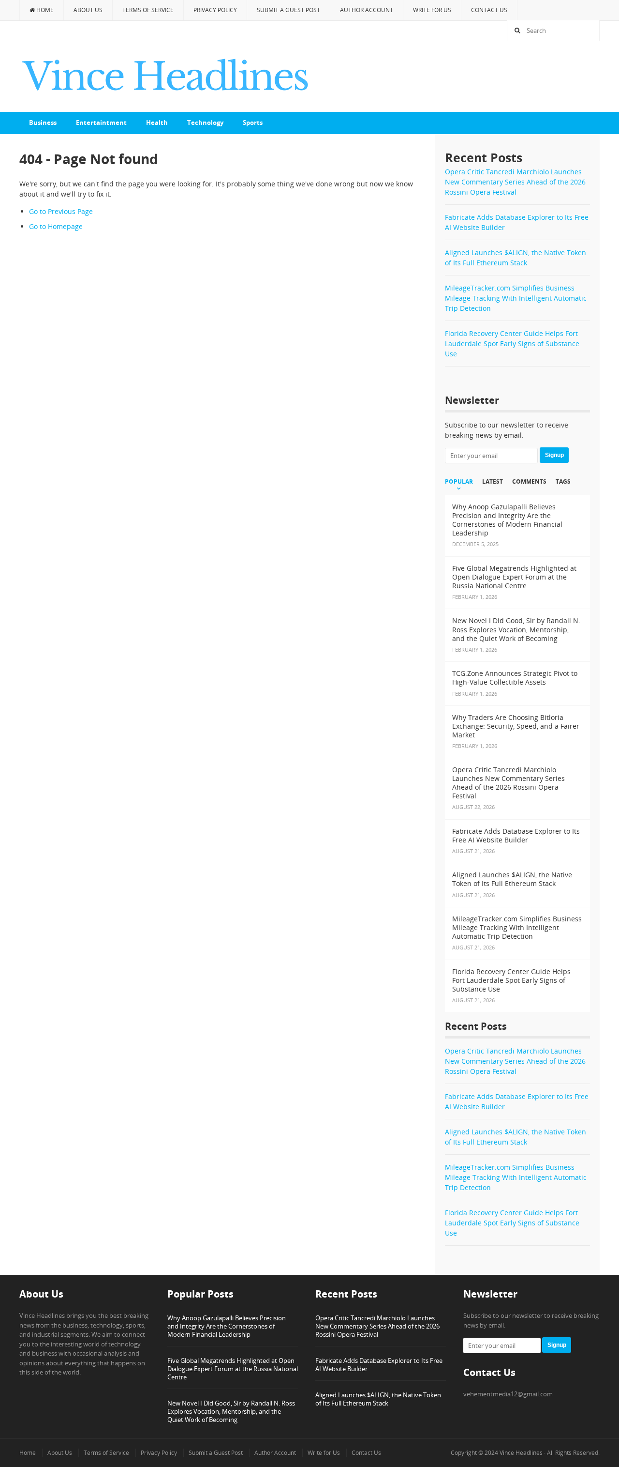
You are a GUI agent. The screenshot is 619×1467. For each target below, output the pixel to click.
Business (43, 122)
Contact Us (489, 10)
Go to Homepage (56, 226)
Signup (554, 455)
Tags (563, 482)
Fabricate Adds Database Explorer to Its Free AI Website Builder (378, 1364)
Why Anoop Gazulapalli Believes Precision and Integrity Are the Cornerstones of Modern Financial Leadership (226, 1326)
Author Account (366, 10)
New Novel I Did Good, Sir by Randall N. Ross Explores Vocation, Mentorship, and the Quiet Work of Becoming (231, 1411)
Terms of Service (148, 10)
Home (44, 10)
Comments (529, 482)
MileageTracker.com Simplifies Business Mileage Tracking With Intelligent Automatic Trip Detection (516, 298)
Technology (205, 122)
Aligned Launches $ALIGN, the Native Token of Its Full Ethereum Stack (378, 1399)
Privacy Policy (215, 10)
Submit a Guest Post (288, 10)
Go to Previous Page (61, 211)
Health (157, 122)
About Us (88, 10)
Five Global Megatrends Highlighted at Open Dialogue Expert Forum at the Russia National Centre (232, 1368)
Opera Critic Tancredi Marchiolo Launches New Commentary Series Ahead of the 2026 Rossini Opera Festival (515, 182)
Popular (459, 482)
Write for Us (432, 10)
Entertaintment (101, 122)
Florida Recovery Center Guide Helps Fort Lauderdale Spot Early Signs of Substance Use (512, 343)
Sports (253, 122)
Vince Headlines (521, 1453)
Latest (492, 482)
